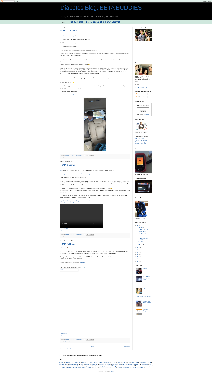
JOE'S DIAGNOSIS (76, 22)
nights (70, 342)
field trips (85, 366)
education (71, 366)
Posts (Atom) (70, 349)
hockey (114, 366)
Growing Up (67, 157)
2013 (138, 254)
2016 (138, 250)
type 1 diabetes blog (137, 367)
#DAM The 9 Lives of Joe (144, 236)
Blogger (112, 371)
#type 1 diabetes (98, 362)
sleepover (107, 367)
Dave (129, 362)
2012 (138, 256)
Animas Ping (107, 362)
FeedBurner (146, 114)
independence (131, 366)
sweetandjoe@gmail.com (141, 87)
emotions (77, 366)
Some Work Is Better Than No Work (143, 297)
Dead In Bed (135, 362)
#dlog (91, 362)
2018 (138, 225)
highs (109, 366)
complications (145, 364)
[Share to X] (90, 155)
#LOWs (61, 362)
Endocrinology (138, 143)
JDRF (82, 364)
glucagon (104, 366)
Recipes (101, 364)
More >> (144, 143)
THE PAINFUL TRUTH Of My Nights (147, 278)
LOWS (87, 364)
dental (60, 366)
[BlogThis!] (89, 155)
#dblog (67, 362)
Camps (123, 362)
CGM (118, 362)
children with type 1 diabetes (130, 364)
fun (93, 366)
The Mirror (146, 268)
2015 (138, 252)
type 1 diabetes (125, 367)
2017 (138, 247)
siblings (95, 367)
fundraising (98, 366)
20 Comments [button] (64, 228)
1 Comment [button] (63, 333)
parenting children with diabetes (76, 367)
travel (118, 367)
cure (150, 364)
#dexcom (66, 342)
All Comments (140, 97)
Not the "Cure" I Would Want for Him (147, 302)
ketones (142, 366)
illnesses (124, 366)
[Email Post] (84, 155)
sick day (66, 237)
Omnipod (94, 364)
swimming (113, 367)
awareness (114, 364)
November (140, 227)
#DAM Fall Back (67, 244)
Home (63, 22)
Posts (138, 94)
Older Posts (127, 346)
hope (120, 366)
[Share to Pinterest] (93, 155)
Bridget (113, 362)
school (89, 367)
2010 (138, 261)
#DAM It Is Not (141, 242)
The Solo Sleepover (145, 310)
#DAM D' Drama (67, 165)
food (90, 366)
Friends (149, 362)
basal (120, 364)
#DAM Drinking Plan (69, 30)
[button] (61, 230)
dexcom (65, 366)
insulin (138, 366)
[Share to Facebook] (92, 155)
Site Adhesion (108, 364)
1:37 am (138, 285)
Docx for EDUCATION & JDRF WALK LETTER (103, 22)
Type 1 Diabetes (143, 140)
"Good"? (145, 288)
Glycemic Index (138, 142)
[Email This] (87, 155)
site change (101, 367)
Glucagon (137, 140)
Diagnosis (145, 142)
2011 (138, 259)
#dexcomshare (85, 362)
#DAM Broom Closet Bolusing (143, 238)
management (149, 366)
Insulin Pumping (73, 364)
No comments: (79, 155)
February (140, 245)
